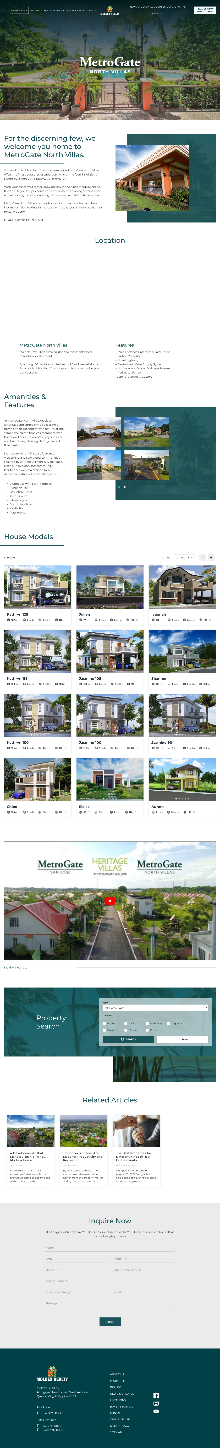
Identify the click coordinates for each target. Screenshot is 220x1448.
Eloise (84, 807)
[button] (99, 432)
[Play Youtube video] (110, 901)
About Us (160, 6)
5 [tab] (44, 606)
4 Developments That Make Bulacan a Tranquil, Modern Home (29, 1156)
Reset (185, 1039)
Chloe (12, 807)
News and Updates (141, 6)
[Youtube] (156, 1411)
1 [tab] (31, 606)
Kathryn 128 (17, 614)
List (211, 557)
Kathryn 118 (17, 678)
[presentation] (30, 1131)
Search (131, 1039)
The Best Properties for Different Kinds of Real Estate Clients (133, 1156)
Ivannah (158, 614)
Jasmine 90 (161, 742)
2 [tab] (34, 606)
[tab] (119, 487)
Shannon (159, 678)
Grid (202, 557)
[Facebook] (156, 1395)
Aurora (157, 807)
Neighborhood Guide (80, 10)
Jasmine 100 (90, 742)
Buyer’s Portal (176, 6)
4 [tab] (40, 606)
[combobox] (155, 1008)
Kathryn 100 (18, 742)
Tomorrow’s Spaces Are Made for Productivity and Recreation (82, 1156)
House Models (53, 10)
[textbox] (155, 1008)
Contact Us (158, 13)
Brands (34, 10)
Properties (18, 10)
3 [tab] (37, 606)
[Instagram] (156, 1403)
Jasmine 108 (90, 678)
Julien (84, 614)
